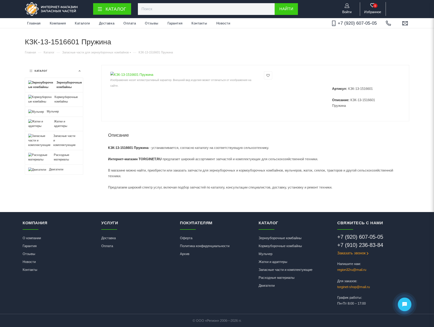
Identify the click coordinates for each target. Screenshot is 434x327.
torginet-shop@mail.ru (353, 287)
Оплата (129, 23)
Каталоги (82, 23)
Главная (34, 23)
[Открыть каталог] (99, 9)
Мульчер (265, 254)
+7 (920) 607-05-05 (357, 23)
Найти (286, 9)
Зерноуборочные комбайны (280, 238)
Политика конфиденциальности (204, 246)
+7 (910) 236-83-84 (360, 245)
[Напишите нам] (405, 23)
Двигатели (267, 285)
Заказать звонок (351, 253)
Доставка (106, 23)
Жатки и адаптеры (273, 262)
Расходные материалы (277, 277)
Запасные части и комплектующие (285, 270)
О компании (32, 238)
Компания (58, 23)
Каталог (116, 9)
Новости (223, 23)
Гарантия (174, 23)
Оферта (186, 238)
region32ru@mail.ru (351, 270)
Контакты (199, 23)
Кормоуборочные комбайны (280, 246)
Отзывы (151, 23)
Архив (184, 254)
